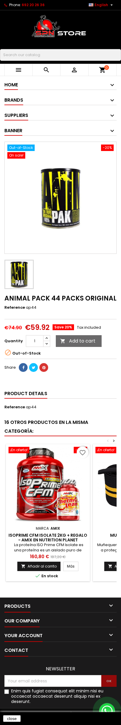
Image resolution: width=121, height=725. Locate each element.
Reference (14, 307)
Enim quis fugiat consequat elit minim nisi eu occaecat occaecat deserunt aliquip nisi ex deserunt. (57, 696)
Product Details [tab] (25, 393)
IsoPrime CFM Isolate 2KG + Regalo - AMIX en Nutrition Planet (48, 537)
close (12, 718)
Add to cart (77, 341)
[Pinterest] (43, 367)
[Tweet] (33, 367)
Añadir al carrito (39, 566)
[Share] (23, 367)
